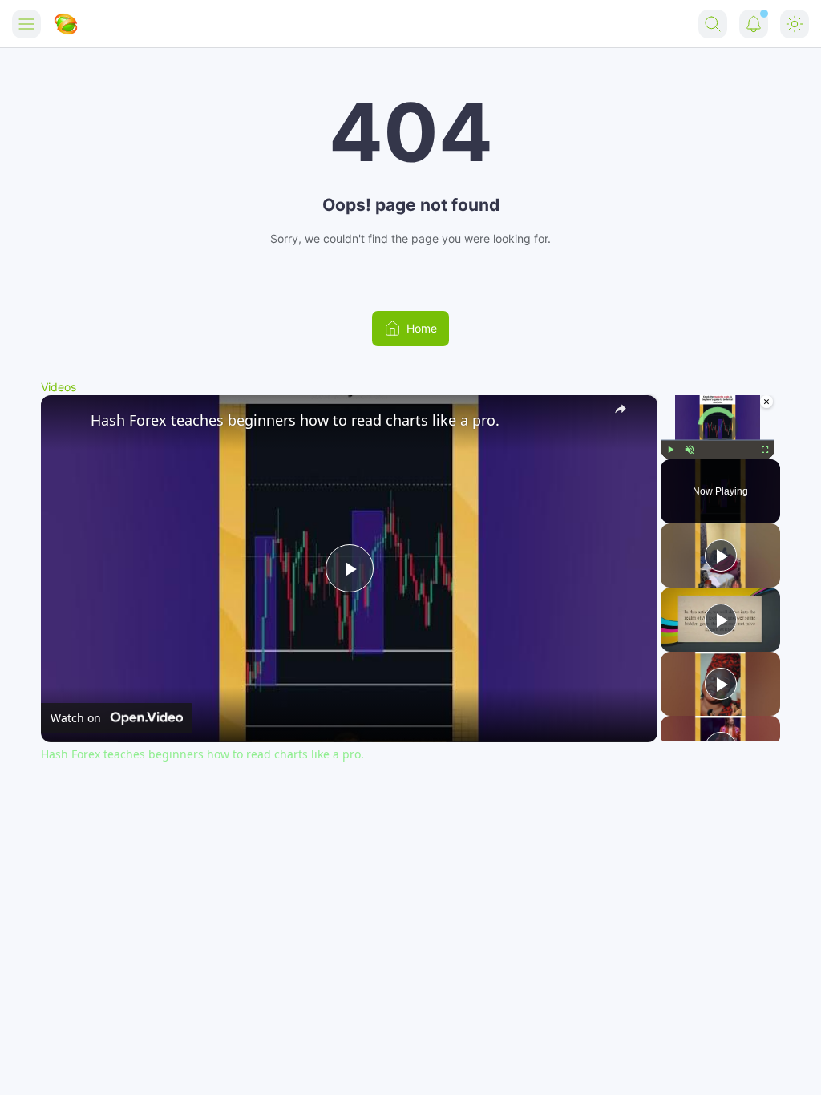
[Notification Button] (753, 24)
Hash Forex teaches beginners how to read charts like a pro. (295, 420)
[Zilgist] (66, 24)
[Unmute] (689, 449)
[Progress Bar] (717, 439)
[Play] (670, 449)
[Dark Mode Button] (794, 24)
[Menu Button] (26, 24)
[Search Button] (712, 24)
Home (421, 328)
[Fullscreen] (764, 449)
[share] (625, 412)
